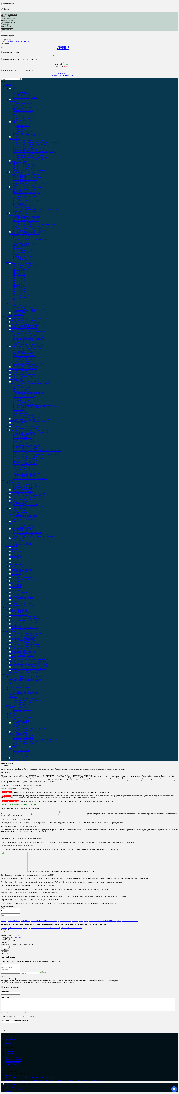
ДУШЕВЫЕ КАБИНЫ (21, 126)
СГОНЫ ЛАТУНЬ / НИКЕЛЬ (23, 466)
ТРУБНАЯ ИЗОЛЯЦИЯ (21, 542)
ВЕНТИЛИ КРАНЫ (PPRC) (23, 402)
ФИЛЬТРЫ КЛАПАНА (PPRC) (24, 415)
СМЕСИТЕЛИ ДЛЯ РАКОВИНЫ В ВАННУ (29, 141)
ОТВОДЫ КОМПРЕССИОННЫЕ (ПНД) (28, 337)
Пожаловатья (9, 1053)
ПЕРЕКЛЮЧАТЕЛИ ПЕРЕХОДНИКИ (27, 200)
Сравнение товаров (8, 18)
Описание (4, 979)
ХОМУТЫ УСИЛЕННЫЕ (22, 702)
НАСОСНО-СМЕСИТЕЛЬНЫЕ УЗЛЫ (27, 525)
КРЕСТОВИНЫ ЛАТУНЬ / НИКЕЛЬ (26, 460)
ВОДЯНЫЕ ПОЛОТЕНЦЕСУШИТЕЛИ (27, 533)
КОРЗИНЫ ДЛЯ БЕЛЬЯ (22, 710)
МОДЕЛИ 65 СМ (19, 278)
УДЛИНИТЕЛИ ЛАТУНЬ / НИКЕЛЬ (26, 473)
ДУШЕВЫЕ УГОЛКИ (21, 129)
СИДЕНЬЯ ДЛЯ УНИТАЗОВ (23, 118)
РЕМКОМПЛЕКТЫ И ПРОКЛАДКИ (26, 193)
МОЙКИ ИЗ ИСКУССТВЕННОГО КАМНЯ (29, 170)
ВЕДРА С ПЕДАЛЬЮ (21, 754)
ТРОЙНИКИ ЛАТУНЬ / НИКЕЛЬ (25, 469)
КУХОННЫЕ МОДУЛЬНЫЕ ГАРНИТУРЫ (28, 309)
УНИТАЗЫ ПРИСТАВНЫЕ (23, 111)
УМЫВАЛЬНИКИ (20, 176)
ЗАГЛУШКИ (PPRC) (20, 412)
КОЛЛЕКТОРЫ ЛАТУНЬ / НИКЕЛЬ (26, 445)
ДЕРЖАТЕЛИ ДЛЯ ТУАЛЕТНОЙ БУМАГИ (29, 728)
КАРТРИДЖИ (18, 204)
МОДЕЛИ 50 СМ (19, 273)
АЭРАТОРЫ (17, 195)
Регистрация (12, 15)
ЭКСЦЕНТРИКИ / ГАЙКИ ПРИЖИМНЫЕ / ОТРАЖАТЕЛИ (35, 209)
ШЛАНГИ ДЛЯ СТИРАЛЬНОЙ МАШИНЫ (29, 230)
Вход (2, 15)
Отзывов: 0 (15, 944)
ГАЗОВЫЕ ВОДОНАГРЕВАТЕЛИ (25, 505)
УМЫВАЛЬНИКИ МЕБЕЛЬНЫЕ (25, 180)
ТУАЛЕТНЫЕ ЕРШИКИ (22, 260)
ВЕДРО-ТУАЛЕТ (19, 753)
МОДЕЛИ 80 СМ (19, 284)
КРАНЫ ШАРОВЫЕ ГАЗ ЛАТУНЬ (25, 456)
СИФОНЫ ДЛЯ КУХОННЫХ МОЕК (26, 217)
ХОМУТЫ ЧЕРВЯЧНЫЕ (22, 704)
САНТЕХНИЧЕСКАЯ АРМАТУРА (26, 113)
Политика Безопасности (13, 1061)
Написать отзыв (27, 944)
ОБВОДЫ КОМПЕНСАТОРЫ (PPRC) (27, 408)
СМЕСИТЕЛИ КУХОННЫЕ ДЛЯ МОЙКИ (28, 148)
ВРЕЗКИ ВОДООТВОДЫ (22, 439)
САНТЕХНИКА (14, 921)
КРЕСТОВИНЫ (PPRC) (21, 413)
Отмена (6, 9)
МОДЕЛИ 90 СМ (19, 291)
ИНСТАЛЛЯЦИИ (19, 105)
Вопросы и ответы (11, 1051)
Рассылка (8, 1043)
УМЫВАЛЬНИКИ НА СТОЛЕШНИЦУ (27, 178)
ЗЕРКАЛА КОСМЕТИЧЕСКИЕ (24, 243)
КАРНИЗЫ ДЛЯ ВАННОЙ (23, 738)
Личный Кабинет (11, 1038)
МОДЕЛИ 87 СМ (19, 290)
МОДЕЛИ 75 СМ (19, 282)
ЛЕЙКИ (16, 202)
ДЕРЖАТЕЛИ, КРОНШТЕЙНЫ (24, 196)
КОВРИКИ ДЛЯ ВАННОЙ (23, 736)
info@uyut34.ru (10, 1075)
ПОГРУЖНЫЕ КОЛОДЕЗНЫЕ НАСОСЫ (28, 357)
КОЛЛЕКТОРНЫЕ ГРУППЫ (23, 527)
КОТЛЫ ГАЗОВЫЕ (20, 512)
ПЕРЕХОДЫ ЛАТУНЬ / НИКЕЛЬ (25, 464)
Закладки (8, 1041)
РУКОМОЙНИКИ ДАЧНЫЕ (23, 307)
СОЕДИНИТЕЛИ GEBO (22, 467)
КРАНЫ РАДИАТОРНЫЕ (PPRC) (25, 404)
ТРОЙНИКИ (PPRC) (20, 398)
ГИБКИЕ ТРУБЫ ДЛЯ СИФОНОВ (26, 221)
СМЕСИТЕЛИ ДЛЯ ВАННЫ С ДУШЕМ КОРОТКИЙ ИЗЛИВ (35, 142)
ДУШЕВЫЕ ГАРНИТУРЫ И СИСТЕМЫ (28, 155)
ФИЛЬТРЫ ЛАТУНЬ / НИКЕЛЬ (24, 475)
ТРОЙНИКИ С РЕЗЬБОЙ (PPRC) (25, 400)
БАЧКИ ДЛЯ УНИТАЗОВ (22, 120)
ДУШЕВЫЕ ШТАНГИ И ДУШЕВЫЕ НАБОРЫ (30, 157)
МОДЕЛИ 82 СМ (19, 286)
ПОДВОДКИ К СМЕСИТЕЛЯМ (24, 211)
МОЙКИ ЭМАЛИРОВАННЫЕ (24, 168)
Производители (6, 24)
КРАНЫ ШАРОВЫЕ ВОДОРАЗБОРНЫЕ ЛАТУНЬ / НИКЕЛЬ (35, 454)
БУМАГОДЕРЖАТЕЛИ (21, 236)
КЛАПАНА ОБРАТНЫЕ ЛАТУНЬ (25, 443)
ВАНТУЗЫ (17, 745)
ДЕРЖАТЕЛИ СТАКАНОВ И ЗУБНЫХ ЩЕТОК (30, 239)
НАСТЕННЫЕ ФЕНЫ (21, 252)
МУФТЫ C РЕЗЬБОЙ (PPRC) (23, 389)
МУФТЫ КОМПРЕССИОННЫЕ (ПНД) (27, 335)
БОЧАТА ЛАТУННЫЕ (21, 436)
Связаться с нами (11, 1088)
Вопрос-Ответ (6, 26)
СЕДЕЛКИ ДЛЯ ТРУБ (21, 343)
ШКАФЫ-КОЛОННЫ (21, 295)
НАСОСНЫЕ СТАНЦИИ (22, 350)
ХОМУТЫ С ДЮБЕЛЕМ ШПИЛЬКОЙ (27, 700)
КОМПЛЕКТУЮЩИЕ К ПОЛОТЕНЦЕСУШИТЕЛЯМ (33, 536)
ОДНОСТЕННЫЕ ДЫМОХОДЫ (25, 516)
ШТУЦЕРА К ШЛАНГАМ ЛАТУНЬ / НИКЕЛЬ (30, 479)
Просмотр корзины (7, 41)
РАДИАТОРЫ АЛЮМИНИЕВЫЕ (25, 484)
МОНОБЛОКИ (18, 109)
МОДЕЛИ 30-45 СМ (20, 269)
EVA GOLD (17, 937)
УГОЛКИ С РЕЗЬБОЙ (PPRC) (24, 397)
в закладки (4, 951)
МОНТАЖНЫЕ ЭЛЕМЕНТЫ (23, 520)
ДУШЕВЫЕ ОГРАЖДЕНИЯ (23, 131)
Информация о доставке (13, 1057)
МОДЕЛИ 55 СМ (19, 275)
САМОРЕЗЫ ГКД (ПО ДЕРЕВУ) (25, 691)
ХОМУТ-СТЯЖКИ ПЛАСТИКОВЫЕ (26, 698)
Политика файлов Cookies (14, 1064)
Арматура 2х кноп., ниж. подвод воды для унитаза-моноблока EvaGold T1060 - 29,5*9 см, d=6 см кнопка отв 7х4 (98, 921)
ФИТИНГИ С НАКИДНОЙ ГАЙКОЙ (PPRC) (29, 393)
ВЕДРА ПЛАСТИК (20, 756)
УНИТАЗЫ (25, 921)
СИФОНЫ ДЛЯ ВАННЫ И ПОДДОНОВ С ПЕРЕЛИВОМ (34, 224)
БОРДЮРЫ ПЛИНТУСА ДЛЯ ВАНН (26, 743)
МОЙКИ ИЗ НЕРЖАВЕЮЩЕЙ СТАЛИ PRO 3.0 (30, 167)
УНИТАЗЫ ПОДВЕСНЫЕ (22, 107)
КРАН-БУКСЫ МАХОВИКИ (23, 206)
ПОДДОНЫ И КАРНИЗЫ (22, 133)
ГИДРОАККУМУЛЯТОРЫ (23, 354)
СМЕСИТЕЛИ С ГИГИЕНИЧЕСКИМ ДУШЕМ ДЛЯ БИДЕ (34, 152)
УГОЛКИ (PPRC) (19, 395)
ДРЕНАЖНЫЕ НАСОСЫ (22, 359)
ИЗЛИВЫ (16, 198)
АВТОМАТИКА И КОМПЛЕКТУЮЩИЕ (28, 363)
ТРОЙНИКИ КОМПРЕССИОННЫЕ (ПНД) (29, 339)
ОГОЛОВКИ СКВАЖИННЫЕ (24, 361)
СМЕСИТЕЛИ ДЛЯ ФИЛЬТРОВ (25, 150)
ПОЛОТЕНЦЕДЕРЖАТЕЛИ (23, 256)
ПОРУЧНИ (17, 258)
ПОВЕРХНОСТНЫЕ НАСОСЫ (24, 356)
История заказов (11, 1040)
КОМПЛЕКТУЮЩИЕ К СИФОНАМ (26, 226)
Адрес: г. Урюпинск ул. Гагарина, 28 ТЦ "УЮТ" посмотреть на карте (29, 1077)
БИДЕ (15, 114)
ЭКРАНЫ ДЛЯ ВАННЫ (22, 96)
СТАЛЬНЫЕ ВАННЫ (21, 94)
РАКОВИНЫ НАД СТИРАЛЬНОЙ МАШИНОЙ (30, 183)
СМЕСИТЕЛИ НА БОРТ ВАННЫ (25, 154)
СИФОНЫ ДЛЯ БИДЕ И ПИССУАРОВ (27, 228)
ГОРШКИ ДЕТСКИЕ (21, 726)
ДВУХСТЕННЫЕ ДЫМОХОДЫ (24, 518)
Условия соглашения (12, 1063)
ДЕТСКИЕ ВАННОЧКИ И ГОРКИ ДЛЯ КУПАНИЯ (32, 741)
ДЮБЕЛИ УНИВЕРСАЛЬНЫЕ (24, 685)
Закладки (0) (5, 16)
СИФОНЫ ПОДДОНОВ (22, 222)
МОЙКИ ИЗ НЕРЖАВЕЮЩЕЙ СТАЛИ (27, 165)
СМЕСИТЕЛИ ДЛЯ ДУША (23, 146)
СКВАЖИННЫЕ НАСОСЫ (23, 352)
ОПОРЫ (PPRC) (19, 410)
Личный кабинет (7, 28)
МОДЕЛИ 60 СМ (19, 277)
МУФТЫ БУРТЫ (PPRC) (22, 387)
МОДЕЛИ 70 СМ (19, 280)
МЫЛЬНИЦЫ (18, 249)
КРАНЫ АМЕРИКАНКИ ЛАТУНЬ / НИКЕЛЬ (29, 449)
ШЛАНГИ (17, 191)
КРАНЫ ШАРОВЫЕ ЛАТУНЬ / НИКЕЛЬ (28, 458)
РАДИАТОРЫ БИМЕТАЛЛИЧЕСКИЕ (27, 486)
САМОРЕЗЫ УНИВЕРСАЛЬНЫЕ (25, 693)
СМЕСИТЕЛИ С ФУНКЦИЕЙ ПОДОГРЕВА (29, 159)
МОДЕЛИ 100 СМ (19, 293)
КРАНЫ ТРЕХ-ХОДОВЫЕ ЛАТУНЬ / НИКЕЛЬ (30, 453)
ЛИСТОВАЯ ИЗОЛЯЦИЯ (22, 544)
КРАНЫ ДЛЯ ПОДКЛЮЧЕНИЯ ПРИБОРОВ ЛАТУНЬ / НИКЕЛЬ (37, 451)
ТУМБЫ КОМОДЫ (20, 297)
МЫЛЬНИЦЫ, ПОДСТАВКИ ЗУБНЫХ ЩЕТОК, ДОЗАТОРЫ (35, 739)
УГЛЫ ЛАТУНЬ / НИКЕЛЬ (23, 471)
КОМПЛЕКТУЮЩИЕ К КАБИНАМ (26, 135)
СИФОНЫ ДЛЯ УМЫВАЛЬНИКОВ (26, 219)
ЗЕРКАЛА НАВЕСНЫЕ (22, 267)
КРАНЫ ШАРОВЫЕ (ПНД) (23, 341)
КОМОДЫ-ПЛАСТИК (21, 721)
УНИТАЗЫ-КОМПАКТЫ (22, 103)
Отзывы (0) (12, 979)
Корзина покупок (7, 20)
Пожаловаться (6, 30)
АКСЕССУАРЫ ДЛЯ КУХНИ (24, 311)
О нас (7, 1055)
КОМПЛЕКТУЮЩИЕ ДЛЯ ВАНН (25, 98)
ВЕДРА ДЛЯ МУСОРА (21, 751)
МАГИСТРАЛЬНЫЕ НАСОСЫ (24, 365)
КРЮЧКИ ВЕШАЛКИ (21, 245)
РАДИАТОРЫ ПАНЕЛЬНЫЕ (23, 488)
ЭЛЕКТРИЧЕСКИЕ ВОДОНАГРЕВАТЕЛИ (29, 507)
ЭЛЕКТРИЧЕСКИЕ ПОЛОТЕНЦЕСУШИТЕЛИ (30, 535)
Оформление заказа (8, 22)
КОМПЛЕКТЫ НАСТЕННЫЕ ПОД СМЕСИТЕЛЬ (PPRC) (34, 406)
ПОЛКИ (16, 254)
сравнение (4, 953)
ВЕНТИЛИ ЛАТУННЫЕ (22, 438)
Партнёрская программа (13, 1089)
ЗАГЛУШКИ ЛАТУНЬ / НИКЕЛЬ (25, 441)
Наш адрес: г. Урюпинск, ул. (61, 74)
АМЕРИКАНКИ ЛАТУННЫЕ (24, 434)
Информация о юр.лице (13, 1059)
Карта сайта (9, 1091)
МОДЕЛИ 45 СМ (19, 271)
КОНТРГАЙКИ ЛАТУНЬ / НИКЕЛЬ (26, 447)
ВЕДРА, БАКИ (18, 237)
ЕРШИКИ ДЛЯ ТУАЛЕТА (22, 730)
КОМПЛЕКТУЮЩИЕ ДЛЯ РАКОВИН (27, 185)
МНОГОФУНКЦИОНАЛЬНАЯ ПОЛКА (27, 247)
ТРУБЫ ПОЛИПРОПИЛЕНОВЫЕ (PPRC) (28, 385)
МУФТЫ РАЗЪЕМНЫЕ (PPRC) (24, 391)
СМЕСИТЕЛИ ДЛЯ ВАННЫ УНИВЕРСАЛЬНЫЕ (31, 144)
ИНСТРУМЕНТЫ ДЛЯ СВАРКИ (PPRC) (28, 417)
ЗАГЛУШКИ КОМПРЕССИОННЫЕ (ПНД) (29, 344)
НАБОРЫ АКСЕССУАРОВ (23, 250)
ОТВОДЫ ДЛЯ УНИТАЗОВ (23, 116)
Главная (3, 13)
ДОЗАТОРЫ (17, 241)
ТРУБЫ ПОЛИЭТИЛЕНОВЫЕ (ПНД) (27, 333)
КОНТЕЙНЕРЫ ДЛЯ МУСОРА (24, 712)
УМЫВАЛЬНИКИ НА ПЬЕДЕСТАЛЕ (27, 182)
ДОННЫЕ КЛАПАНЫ (21, 208)
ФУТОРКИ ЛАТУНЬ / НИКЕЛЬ (24, 477)
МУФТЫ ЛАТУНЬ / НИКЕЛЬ (24, 462)
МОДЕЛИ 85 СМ (19, 288)
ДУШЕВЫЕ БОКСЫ (20, 127)
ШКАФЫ (16, 299)
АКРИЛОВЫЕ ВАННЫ (21, 92)
